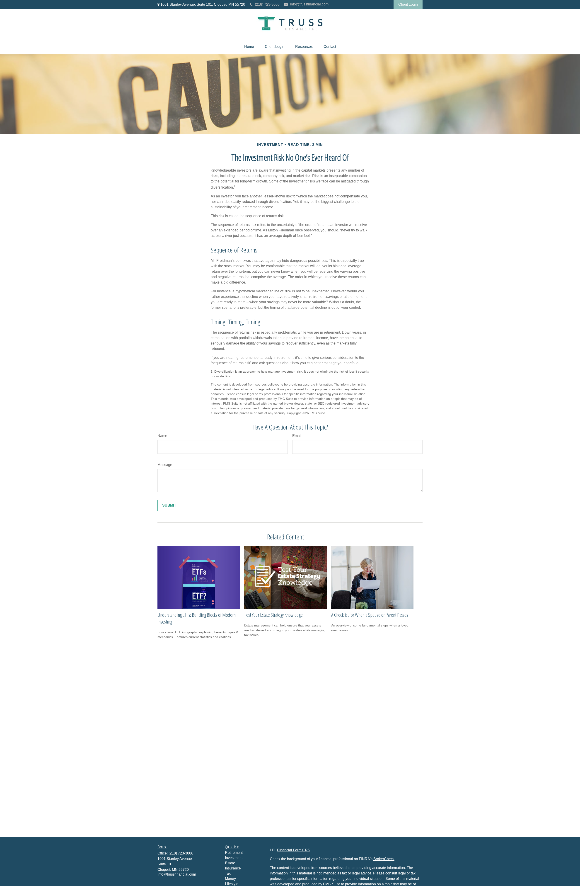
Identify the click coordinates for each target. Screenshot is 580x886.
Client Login (408, 4)
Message (164, 465)
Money (230, 879)
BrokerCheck (383, 859)
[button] (249, 46)
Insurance (233, 868)
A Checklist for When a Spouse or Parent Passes (369, 614)
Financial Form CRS (293, 850)
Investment (233, 858)
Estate (230, 863)
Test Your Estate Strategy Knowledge (273, 614)
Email (297, 436)
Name (162, 436)
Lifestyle (231, 884)
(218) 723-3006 (267, 4)
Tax (228, 873)
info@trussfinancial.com (309, 4)
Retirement (234, 852)
